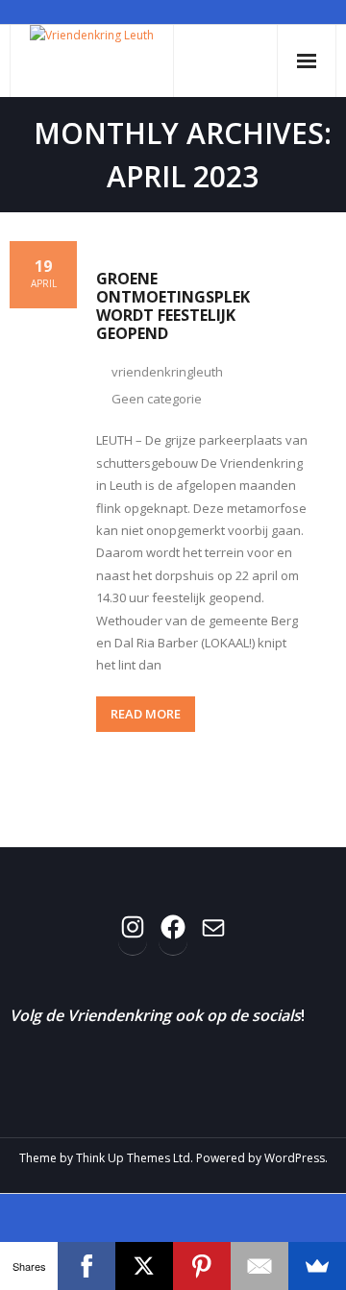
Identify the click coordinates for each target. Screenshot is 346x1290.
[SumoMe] (317, 1266)
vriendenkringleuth (167, 371)
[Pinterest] (202, 1266)
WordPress (294, 1158)
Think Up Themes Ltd (133, 1158)
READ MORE (146, 713)
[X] (144, 1266)
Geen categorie (156, 398)
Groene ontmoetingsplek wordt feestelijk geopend (173, 306)
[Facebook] (86, 1266)
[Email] (259, 1266)
